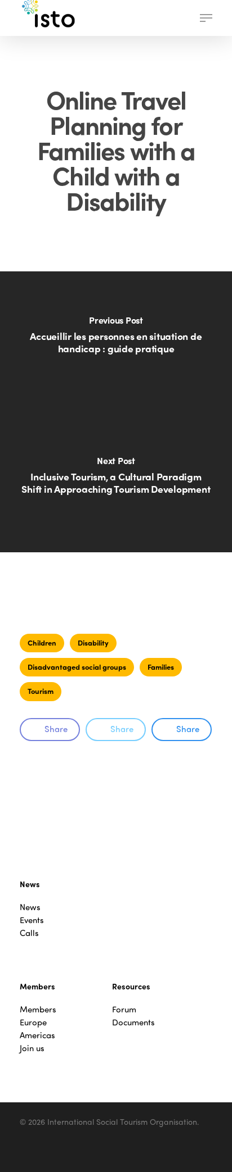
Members (38, 1009)
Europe (33, 1022)
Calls (29, 933)
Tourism (40, 690)
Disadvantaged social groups (77, 666)
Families (161, 666)
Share (56, 729)
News (30, 907)
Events (32, 920)
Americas (37, 1035)
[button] (206, 18)
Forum (124, 1009)
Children (42, 642)
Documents (133, 1022)
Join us (32, 1048)
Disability (93, 642)
